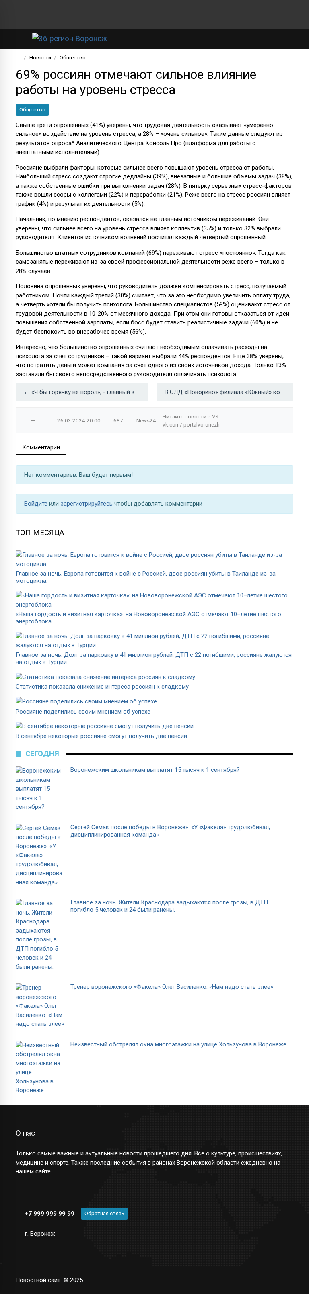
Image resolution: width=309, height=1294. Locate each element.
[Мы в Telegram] (31, 14)
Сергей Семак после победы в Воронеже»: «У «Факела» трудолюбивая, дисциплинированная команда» (170, 831)
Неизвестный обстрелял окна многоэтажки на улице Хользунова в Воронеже (178, 1044)
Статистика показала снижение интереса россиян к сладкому (102, 686)
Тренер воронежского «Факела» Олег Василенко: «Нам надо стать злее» (171, 986)
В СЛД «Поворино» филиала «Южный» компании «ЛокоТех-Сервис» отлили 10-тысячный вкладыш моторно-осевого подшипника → (229, 392)
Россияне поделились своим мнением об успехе (83, 711)
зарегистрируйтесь (87, 503)
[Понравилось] (25, 420)
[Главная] (18, 58)
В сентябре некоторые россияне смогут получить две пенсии (101, 736)
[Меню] (20, 38)
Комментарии (41, 447)
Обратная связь (104, 1213)
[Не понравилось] (41, 420)
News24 (146, 420)
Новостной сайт (38, 1280)
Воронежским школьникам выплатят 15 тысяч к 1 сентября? (155, 769)
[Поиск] (261, 38)
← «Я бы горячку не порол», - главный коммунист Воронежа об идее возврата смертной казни (86, 392)
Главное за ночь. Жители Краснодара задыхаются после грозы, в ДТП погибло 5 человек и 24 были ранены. (169, 906)
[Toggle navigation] (284, 38)
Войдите (36, 503)
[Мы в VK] (18, 14)
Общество (32, 110)
